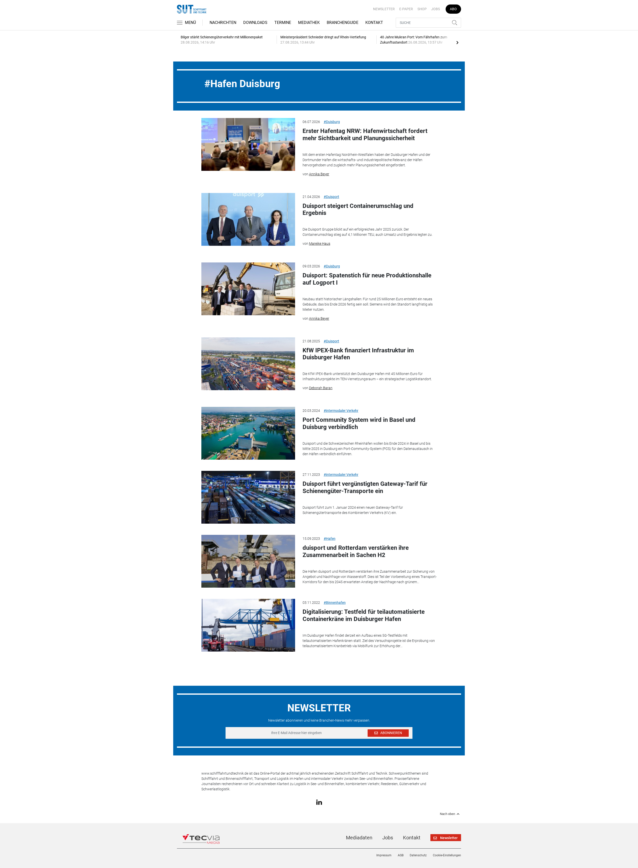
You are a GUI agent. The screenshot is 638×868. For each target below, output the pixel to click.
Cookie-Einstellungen (447, 855)
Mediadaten (359, 838)
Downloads (255, 22)
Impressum (384, 855)
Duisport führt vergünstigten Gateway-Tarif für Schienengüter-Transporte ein (365, 487)
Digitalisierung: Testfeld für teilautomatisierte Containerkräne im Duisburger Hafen (364, 615)
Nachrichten (223, 22)
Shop (422, 9)
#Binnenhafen (335, 603)
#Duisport (331, 197)
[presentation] (457, 42)
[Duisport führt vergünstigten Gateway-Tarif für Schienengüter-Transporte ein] (248, 497)
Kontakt (374, 22)
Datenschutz (418, 855)
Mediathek (309, 22)
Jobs (435, 9)
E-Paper (406, 9)
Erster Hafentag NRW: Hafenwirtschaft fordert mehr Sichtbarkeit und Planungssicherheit (365, 134)
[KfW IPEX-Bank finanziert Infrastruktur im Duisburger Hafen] (248, 363)
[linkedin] (319, 802)
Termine (282, 22)
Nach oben (447, 814)
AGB (400, 855)
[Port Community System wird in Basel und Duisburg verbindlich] (248, 433)
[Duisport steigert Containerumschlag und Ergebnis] (248, 219)
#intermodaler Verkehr (341, 411)
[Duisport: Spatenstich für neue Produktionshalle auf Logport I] (248, 288)
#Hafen (329, 539)
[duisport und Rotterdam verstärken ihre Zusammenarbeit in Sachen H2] (248, 561)
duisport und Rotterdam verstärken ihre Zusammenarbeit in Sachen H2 (356, 551)
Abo (453, 9)
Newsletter (384, 9)
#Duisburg (332, 122)
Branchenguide (342, 22)
